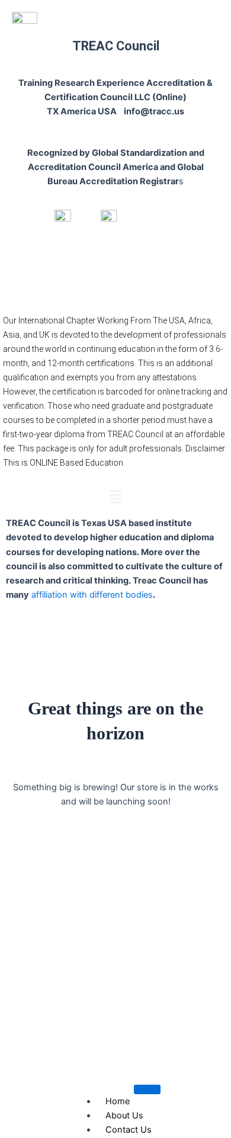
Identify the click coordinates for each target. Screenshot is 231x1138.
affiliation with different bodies (91, 594)
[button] (115, 497)
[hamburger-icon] (147, 1089)
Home (117, 1101)
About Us (124, 1115)
